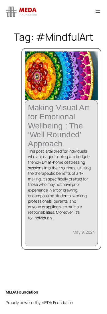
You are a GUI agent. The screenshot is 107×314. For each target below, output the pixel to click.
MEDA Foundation (22, 292)
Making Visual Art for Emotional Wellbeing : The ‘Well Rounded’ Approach (58, 125)
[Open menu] (97, 11)
